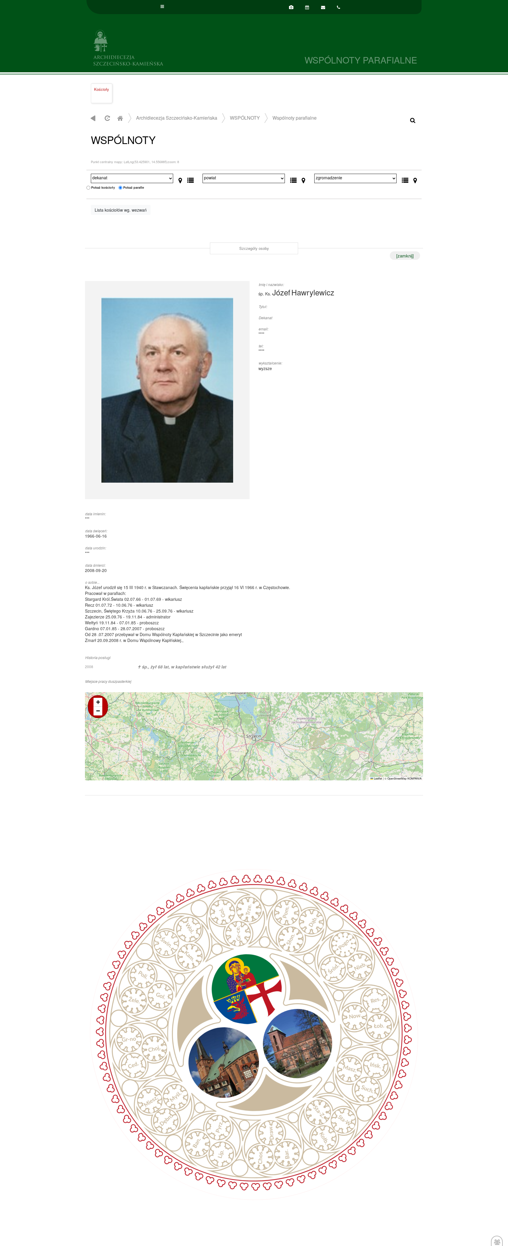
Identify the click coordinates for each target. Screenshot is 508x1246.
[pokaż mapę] (180, 179)
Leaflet (377, 778)
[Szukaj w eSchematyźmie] (412, 120)
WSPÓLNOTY (245, 117)
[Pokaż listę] (190, 179)
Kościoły (101, 89)
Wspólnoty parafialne (295, 117)
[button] (97, 702)
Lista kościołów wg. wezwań (121, 210)
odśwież (107, 118)
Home (119, 118)
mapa (253, 736)
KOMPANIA (414, 778)
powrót (93, 118)
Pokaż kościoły (103, 187)
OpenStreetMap (397, 778)
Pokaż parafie (133, 187)
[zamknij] (405, 255)
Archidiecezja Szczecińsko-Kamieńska (170, 47)
